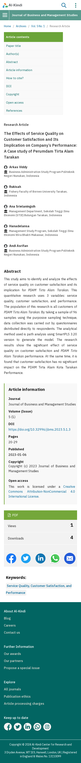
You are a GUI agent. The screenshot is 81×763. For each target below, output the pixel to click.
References (14, 110)
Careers (10, 625)
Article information (19, 70)
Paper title (13, 46)
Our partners (13, 661)
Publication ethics (17, 696)
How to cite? (14, 78)
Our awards (12, 654)
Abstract (12, 62)
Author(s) (12, 54)
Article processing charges (24, 704)
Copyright (12, 94)
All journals (12, 689)
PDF (14, 515)
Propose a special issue (22, 668)
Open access (15, 102)
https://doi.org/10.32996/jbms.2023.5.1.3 (39, 429)
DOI (8, 86)
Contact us (12, 632)
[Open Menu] (6, 15)
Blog (7, 618)
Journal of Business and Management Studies (45, 15)
